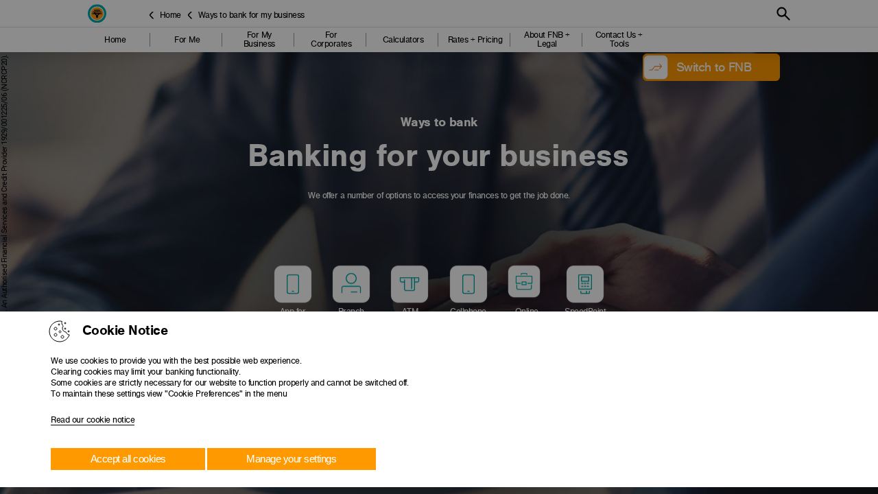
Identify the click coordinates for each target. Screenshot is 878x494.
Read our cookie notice (92, 420)
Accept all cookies (128, 458)
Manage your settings (291, 458)
